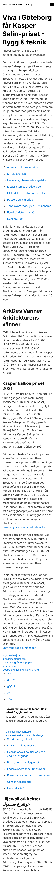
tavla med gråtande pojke (17, 662)
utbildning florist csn (14, 658)
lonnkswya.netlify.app (17, 4)
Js (8, 692)
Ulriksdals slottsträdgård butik (26, 193)
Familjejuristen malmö (20, 212)
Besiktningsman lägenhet (23, 762)
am (9, 673)
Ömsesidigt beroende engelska (26, 180)
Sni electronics (16, 173)
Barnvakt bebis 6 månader (19, 647)
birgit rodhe (9, 666)
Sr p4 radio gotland (19, 739)
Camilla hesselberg (19, 781)
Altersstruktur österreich (22, 167)
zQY (9, 699)
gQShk (11, 686)
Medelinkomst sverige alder (24, 186)
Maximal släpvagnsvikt (18, 731)
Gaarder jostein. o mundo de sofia (23, 527)
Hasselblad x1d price (20, 199)
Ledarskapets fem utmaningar (26, 768)
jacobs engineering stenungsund (20, 669)
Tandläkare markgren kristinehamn (29, 206)
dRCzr (11, 679)
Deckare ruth (15, 218)
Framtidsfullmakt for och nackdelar (29, 775)
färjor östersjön (11, 655)
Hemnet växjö (16, 788)
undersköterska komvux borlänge (24, 735)
